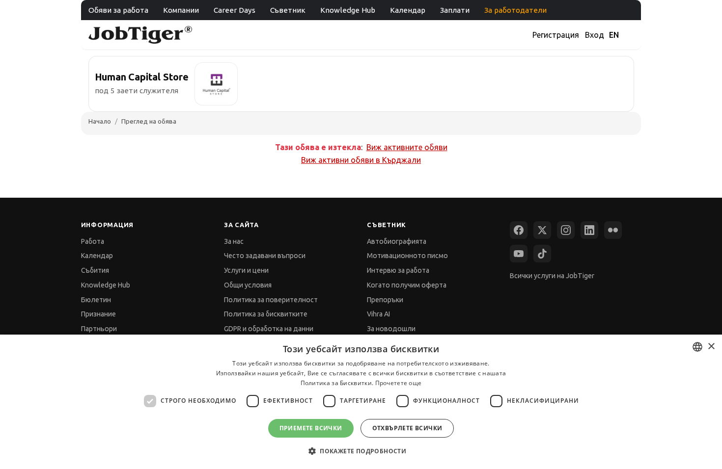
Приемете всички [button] (310, 428)
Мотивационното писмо (407, 256)
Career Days (234, 10)
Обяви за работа (118, 10)
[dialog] (361, 402)
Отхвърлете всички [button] (407, 428)
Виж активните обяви (406, 147)
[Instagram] (566, 230)
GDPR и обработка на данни (268, 329)
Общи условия (248, 285)
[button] (361, 451)
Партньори (99, 329)
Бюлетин (96, 300)
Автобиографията (396, 241)
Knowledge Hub (347, 10)
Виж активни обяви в (361, 160)
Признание (98, 314)
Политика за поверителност (271, 300)
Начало (99, 121)
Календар (407, 10)
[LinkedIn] (589, 230)
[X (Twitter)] (542, 230)
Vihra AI (378, 314)
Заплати (455, 10)
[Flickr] (613, 230)
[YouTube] (519, 253)
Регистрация (555, 34)
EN (614, 34)
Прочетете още (398, 383)
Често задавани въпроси (264, 256)
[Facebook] (519, 230)
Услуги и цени (246, 270)
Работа (92, 241)
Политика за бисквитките (265, 314)
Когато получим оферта (406, 285)
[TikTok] (542, 253)
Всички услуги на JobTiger (552, 276)
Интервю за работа (398, 270)
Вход (594, 34)
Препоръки (385, 300)
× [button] (711, 346)
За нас (234, 241)
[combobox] (697, 347)
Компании (181, 10)
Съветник (287, 10)
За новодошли (391, 329)
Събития (95, 270)
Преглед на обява (148, 121)
